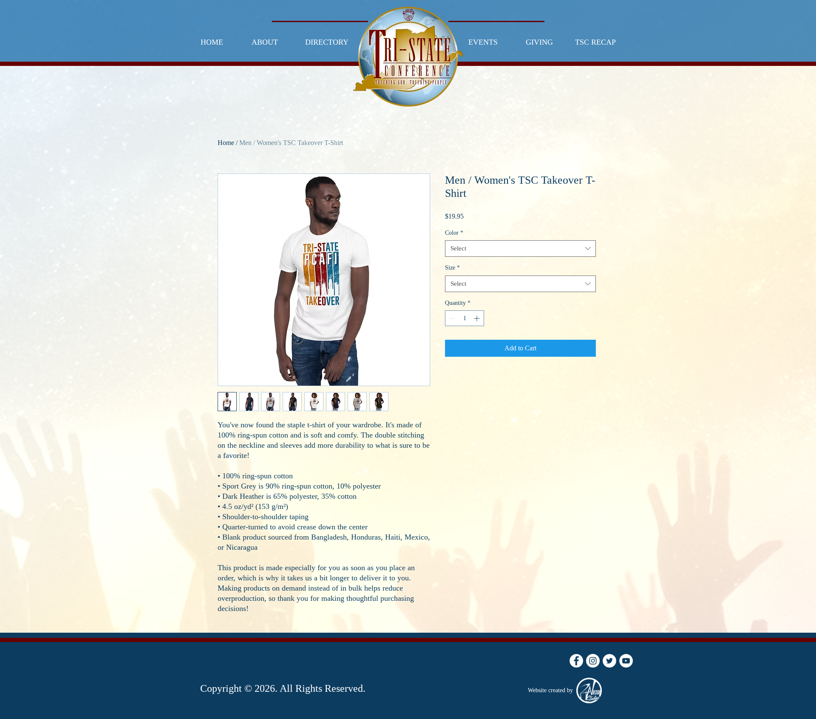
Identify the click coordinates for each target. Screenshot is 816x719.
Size (452, 267)
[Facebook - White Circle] (576, 661)
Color (454, 233)
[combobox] (520, 248)
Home (226, 142)
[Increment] (477, 318)
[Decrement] (451, 318)
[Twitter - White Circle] (609, 661)
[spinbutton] (464, 318)
